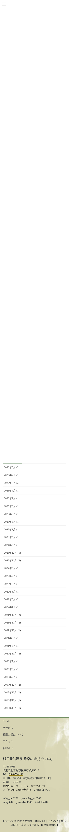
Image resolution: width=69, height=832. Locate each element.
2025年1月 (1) (12, 529)
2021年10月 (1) (12, 630)
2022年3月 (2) (12, 599)
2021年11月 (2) (12, 622)
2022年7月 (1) (12, 576)
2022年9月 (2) (12, 568)
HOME (6, 721)
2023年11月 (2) (12, 560)
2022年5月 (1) (12, 591)
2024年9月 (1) (12, 537)
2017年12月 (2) (12, 684)
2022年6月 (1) (12, 584)
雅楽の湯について (13, 734)
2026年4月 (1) (12, 490)
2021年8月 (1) (12, 638)
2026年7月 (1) (12, 475)
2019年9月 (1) (12, 677)
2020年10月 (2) (12, 653)
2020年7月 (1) (12, 661)
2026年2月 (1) (12, 498)
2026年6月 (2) (12, 483)
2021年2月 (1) (12, 646)
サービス (8, 727)
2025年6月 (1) (12, 521)
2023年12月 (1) (12, 552)
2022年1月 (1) (12, 607)
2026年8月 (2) (12, 467)
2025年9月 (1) (12, 506)
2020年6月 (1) (12, 669)
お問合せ (8, 748)
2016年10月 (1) (12, 700)
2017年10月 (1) (12, 692)
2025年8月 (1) (12, 514)
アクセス (8, 741)
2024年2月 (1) (12, 545)
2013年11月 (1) (12, 708)
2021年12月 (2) (12, 615)
